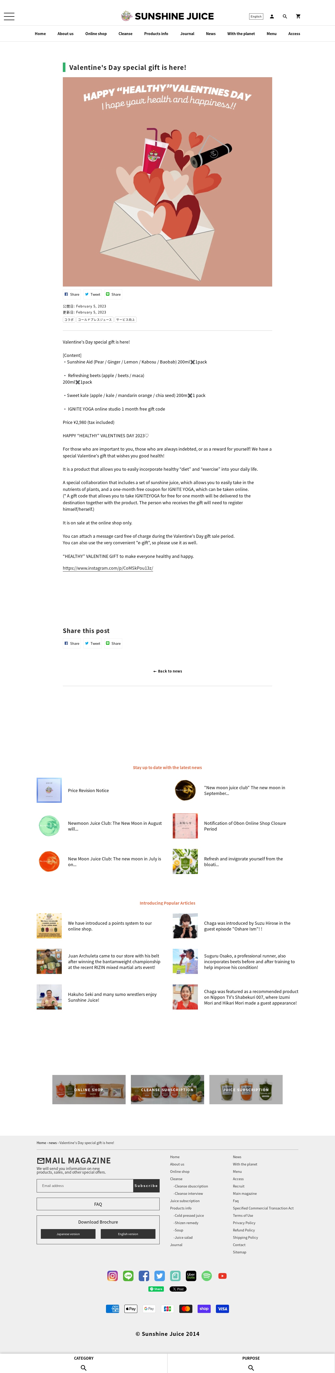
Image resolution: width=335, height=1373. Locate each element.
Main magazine (245, 1193)
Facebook (144, 1276)
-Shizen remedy (186, 1222)
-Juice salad (183, 1237)
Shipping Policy (245, 1237)
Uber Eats (191, 1276)
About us (66, 33)
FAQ (98, 1204)
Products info (156, 33)
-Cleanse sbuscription (191, 1186)
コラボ (69, 319)
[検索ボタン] (285, 16)
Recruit (238, 1186)
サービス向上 (125, 319)
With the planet (241, 33)
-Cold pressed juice (189, 1215)
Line (128, 1276)
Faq (236, 1200)
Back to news (169, 671)
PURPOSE (251, 1358)
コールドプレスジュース (95, 319)
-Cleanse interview (188, 1193)
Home (40, 33)
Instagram (112, 1276)
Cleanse (125, 33)
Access (294, 33)
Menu (272, 33)
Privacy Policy (244, 1222)
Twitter (159, 1276)
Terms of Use (243, 1215)
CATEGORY (83, 1358)
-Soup (178, 1230)
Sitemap (239, 1252)
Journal (187, 33)
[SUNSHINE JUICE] (174, 16)
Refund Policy (244, 1230)
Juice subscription (185, 1200)
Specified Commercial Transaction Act (263, 1208)
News (211, 33)
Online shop (96, 33)
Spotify (207, 1276)
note (175, 1276)
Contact (239, 1244)
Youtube (222, 1276)
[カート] (298, 16)
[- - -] (9, 16)
